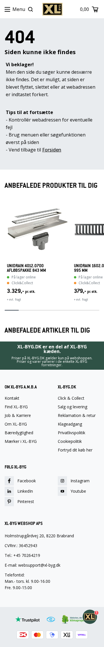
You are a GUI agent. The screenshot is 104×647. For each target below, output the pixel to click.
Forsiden (51, 150)
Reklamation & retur (77, 415)
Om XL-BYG (16, 424)
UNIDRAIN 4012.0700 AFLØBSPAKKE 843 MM (26, 268)
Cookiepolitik (70, 441)
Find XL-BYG (16, 407)
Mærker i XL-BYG (21, 441)
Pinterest (25, 501)
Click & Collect (71, 398)
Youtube (78, 491)
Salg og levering (72, 407)
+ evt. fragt (14, 299)
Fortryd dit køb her (75, 450)
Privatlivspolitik (71, 433)
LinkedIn (25, 491)
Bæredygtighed (19, 433)
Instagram (80, 480)
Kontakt (12, 398)
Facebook (26, 480)
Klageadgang (70, 424)
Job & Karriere (18, 415)
